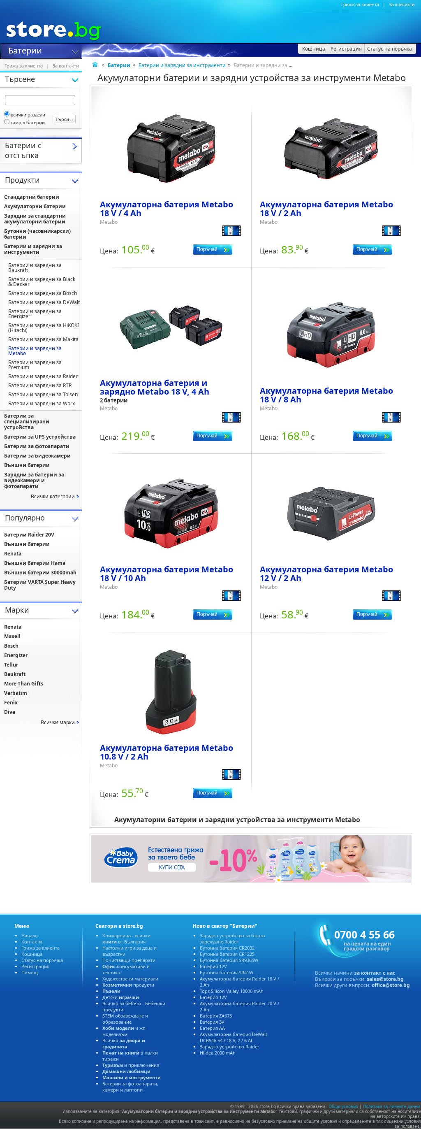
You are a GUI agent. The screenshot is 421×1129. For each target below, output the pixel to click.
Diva (9, 712)
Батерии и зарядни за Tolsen (43, 394)
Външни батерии (27, 465)
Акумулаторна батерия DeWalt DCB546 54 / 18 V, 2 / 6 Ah (233, 1037)
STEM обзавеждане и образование (125, 1019)
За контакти (402, 4)
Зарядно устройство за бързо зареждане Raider (232, 938)
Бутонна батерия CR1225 (227, 954)
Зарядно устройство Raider (229, 1046)
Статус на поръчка (42, 960)
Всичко (123, 1043)
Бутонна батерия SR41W (226, 972)
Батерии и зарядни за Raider (43, 376)
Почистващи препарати (128, 960)
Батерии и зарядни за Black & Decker (41, 282)
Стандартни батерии (31, 196)
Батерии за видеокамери (37, 455)
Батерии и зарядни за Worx (41, 403)
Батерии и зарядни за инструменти (182, 65)
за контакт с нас (374, 972)
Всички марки (58, 722)
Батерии (25, 50)
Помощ (29, 972)
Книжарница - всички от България (126, 938)
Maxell (12, 636)
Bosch (11, 645)
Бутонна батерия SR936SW (229, 960)
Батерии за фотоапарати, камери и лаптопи (130, 1086)
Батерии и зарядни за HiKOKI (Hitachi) (43, 328)
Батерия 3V (212, 1022)
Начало (29, 935)
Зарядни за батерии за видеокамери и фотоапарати (34, 480)
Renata (12, 553)
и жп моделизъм (124, 1031)
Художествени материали (130, 979)
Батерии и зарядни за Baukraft (35, 268)
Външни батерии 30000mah (40, 572)
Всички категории (53, 496)
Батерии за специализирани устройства (26, 421)
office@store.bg (391, 985)
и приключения (130, 1065)
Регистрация (35, 966)
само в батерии (28, 122)
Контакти (31, 942)
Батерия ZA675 (216, 1016)
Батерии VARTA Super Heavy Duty (40, 584)
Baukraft (14, 674)
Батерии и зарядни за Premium (35, 365)
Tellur (11, 664)
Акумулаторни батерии (35, 206)
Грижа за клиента (360, 4)
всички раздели (28, 115)
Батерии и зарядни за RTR (40, 385)
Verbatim (15, 693)
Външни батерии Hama (34, 563)
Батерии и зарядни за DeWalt (44, 302)
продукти (128, 985)
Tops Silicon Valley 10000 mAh (232, 991)
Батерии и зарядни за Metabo (35, 351)
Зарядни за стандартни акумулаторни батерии (35, 218)
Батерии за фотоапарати (36, 446)
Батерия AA (212, 1028)
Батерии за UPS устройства (40, 436)
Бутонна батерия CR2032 (227, 948)
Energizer (16, 655)
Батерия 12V (213, 966)
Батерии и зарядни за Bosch (42, 293)
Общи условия (343, 1106)
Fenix (11, 702)
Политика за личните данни (391, 1106)
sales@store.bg (385, 979)
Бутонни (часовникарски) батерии (37, 234)
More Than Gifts (23, 683)
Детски (120, 997)
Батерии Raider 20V (29, 534)
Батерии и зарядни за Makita (43, 339)
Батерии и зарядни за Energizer (35, 314)
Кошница (31, 954)
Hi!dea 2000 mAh (218, 1053)
